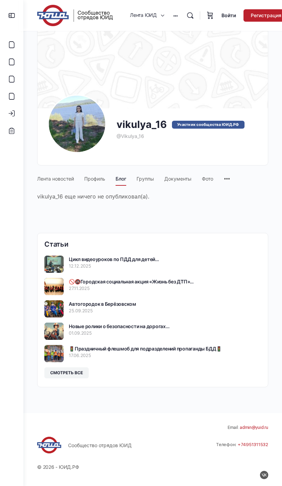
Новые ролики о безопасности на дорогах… (119, 326)
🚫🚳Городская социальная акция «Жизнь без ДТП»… (131, 281)
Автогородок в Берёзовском (102, 304)
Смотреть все (66, 372)
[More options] (175, 15)
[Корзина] (210, 15)
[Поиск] (190, 15)
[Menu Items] (227, 175)
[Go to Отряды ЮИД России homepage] (75, 15)
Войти (228, 15)
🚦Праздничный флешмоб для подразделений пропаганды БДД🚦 (145, 349)
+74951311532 (253, 444)
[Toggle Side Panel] (11, 15)
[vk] (264, 475)
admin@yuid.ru (254, 427)
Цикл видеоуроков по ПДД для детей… (114, 259)
